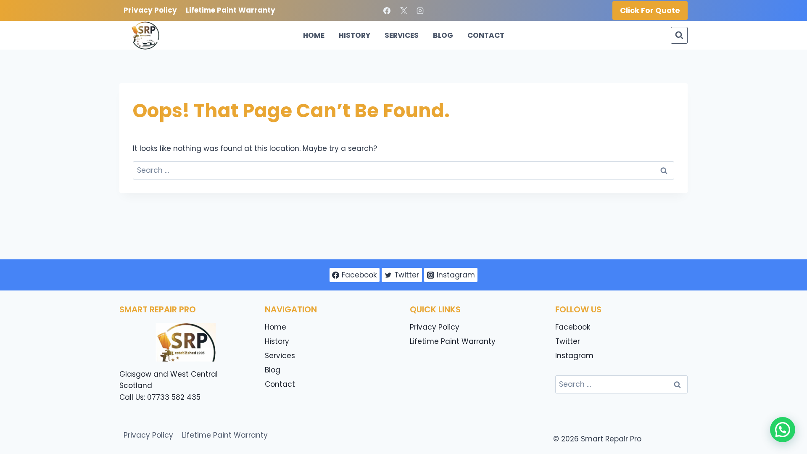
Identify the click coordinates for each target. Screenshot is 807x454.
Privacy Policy (150, 10)
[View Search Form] (679, 35)
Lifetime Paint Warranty (230, 10)
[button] (782, 429)
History (354, 35)
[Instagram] (420, 10)
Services (402, 35)
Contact (485, 35)
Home (313, 35)
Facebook (572, 327)
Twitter (567, 341)
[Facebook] (387, 10)
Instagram (574, 356)
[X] (403, 10)
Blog (443, 35)
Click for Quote (650, 10)
